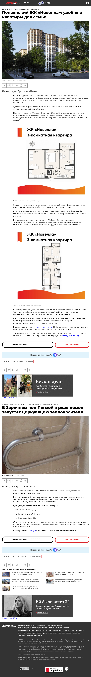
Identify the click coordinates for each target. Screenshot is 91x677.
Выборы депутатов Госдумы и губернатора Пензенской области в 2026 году (54, 633)
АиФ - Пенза (20, 475)
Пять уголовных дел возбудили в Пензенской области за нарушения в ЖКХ (27, 573)
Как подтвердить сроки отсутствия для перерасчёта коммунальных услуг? (68, 580)
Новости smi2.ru (9, 397)
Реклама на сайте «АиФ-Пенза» (60, 628)
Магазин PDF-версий (55, 625)
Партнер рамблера (37, 668)
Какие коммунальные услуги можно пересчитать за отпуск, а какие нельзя (25, 587)
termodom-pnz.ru (44, 327)
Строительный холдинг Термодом (14, 80)
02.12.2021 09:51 (7, 9)
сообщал (32, 531)
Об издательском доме (26, 625)
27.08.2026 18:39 (7, 404)
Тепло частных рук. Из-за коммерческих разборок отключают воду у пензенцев (25, 580)
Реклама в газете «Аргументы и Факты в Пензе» (52, 630)
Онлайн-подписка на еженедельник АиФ (32, 628)
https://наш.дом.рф (70, 336)
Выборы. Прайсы (78, 630)
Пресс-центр (41, 625)
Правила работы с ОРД (26, 630)
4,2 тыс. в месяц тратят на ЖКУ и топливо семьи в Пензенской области (69, 573)
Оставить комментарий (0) (72, 344)
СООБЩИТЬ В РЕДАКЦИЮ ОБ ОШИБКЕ (30, 635)
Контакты (21, 633)
